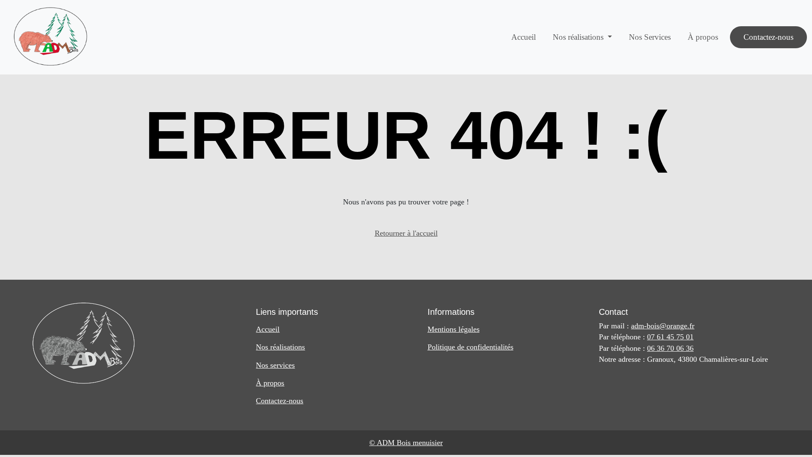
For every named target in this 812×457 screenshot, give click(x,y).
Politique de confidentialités (470, 347)
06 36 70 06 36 (670, 348)
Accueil (523, 37)
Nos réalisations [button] (579, 37)
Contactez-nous (768, 37)
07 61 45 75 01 (670, 337)
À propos (703, 37)
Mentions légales (454, 329)
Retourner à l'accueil (406, 233)
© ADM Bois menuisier (406, 442)
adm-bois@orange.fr (662, 326)
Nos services (275, 365)
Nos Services (650, 37)
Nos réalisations (280, 347)
